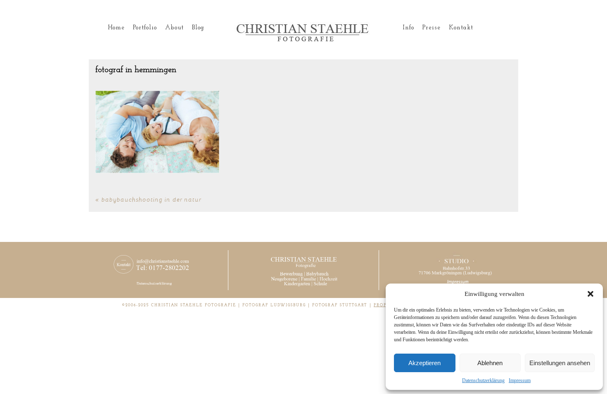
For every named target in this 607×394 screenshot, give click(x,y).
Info (408, 28)
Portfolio (145, 28)
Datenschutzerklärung (483, 380)
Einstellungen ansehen (559, 362)
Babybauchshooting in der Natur (152, 199)
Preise (431, 28)
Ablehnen (490, 362)
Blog (198, 28)
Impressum (520, 380)
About (174, 28)
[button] (590, 294)
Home (116, 28)
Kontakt (461, 28)
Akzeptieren (424, 362)
